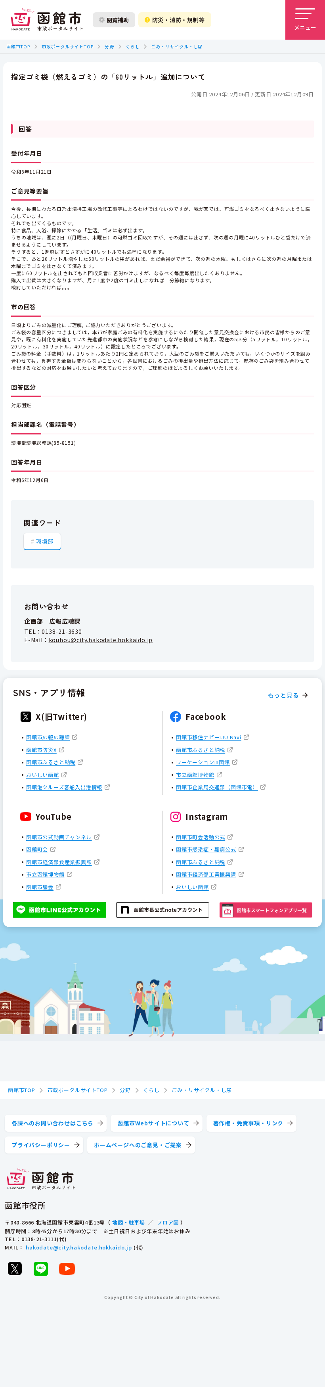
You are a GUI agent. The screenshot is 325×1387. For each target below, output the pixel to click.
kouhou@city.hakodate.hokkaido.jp (101, 640)
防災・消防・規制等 (178, 20)
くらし (133, 46)
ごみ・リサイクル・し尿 (177, 46)
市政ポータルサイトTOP (68, 46)
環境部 (45, 541)
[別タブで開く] (15, 1268)
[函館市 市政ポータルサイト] (47, 19)
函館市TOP (18, 46)
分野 (109, 46)
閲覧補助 (118, 20)
